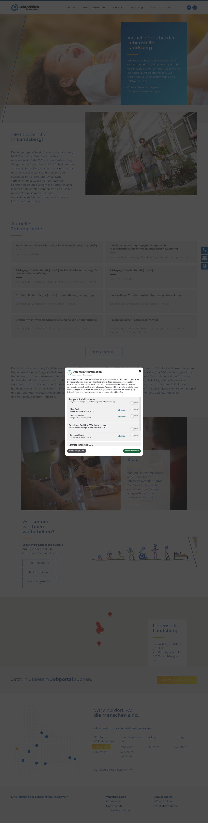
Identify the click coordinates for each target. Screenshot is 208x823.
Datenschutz (87, 375)
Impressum (77, 375)
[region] (104, 421)
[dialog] (104, 411)
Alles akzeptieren (132, 451)
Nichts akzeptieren (76, 451)
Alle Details (122, 410)
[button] (132, 403)
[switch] (134, 402)
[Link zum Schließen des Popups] (140, 371)
